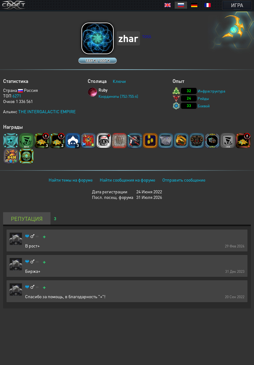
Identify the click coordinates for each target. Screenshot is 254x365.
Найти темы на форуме (71, 179)
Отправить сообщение (183, 179)
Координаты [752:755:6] (118, 96)
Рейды (203, 98)
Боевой (204, 106)
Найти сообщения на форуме (127, 179)
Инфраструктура (211, 91)
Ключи (119, 81)
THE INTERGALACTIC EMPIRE (47, 111)
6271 (16, 95)
